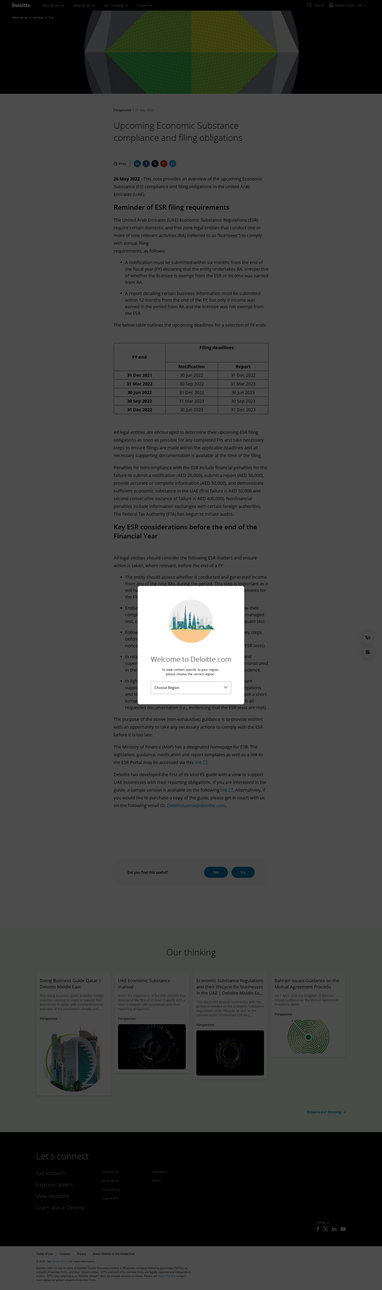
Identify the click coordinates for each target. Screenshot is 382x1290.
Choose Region (167, 687)
